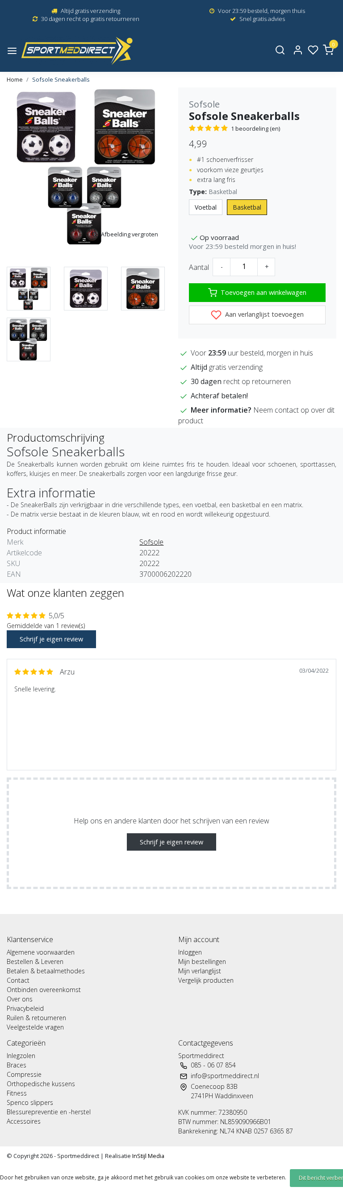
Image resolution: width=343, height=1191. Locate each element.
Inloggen (190, 952)
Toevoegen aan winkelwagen (263, 292)
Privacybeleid (25, 1008)
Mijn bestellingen (202, 961)
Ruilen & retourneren (36, 1017)
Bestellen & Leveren (35, 961)
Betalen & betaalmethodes (46, 971)
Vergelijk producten (206, 980)
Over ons (20, 999)
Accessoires (24, 1121)
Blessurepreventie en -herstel (49, 1112)
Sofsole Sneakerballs (61, 79)
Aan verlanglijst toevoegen (263, 314)
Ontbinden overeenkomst (44, 989)
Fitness (17, 1093)
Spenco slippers (30, 1102)
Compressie (24, 1074)
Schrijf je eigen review (51, 639)
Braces (16, 1065)
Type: (213, 191)
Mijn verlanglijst (199, 971)
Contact (18, 980)
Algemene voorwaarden (41, 952)
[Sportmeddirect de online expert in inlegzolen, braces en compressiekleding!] (77, 50)
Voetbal (206, 207)
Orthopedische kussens (41, 1083)
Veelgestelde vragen (35, 1027)
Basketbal (247, 207)
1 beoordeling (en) (255, 128)
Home (15, 79)
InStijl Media (147, 1156)
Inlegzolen (21, 1055)
